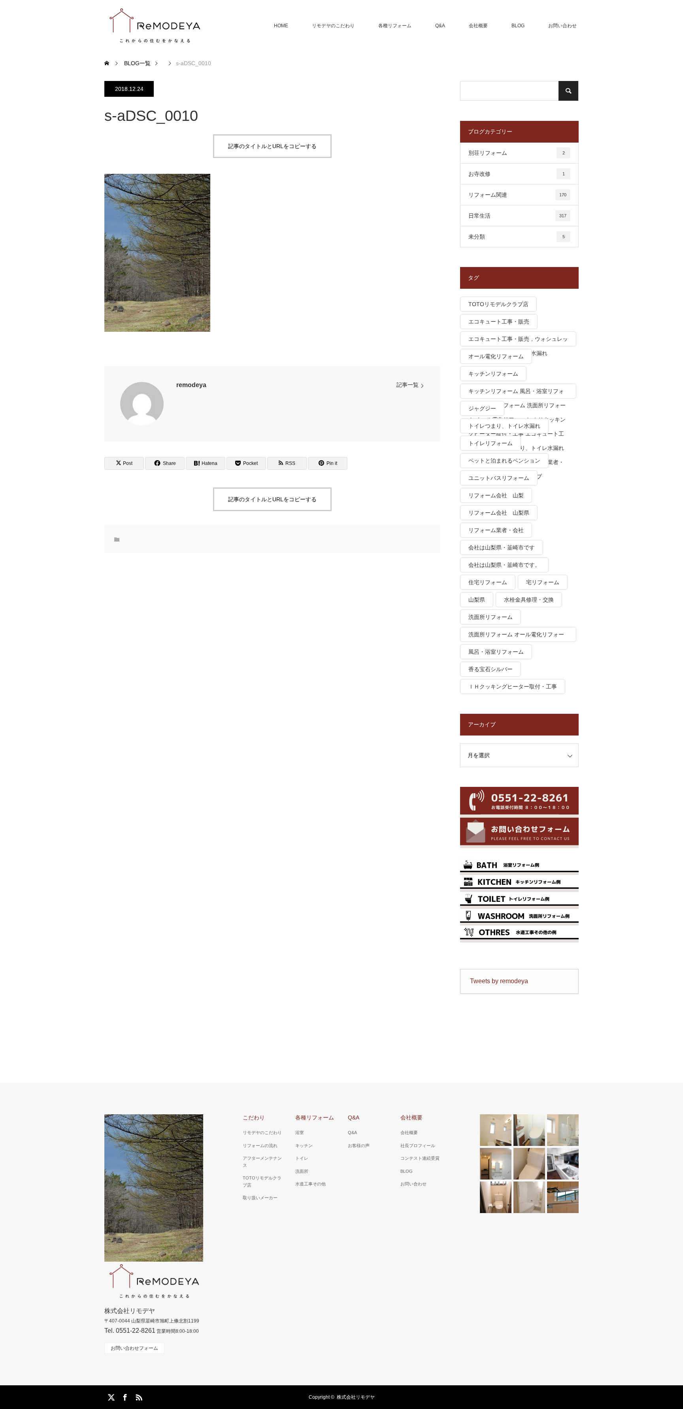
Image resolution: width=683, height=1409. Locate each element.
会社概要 (478, 25)
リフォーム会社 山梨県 (498, 513)
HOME (281, 25)
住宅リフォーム (487, 582)
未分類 (516, 236)
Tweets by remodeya (499, 981)
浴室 (299, 1132)
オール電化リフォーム (496, 356)
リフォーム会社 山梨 (496, 495)
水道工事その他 (310, 1183)
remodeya (191, 385)
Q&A (440, 25)
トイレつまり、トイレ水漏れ (504, 426)
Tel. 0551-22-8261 (129, 1330)
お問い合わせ (562, 25)
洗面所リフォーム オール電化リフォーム (516, 636)
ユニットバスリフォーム (498, 478)
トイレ (301, 1158)
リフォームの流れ (260, 1145)
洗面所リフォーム (490, 617)
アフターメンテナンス (262, 1162)
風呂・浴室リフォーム (496, 652)
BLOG (518, 25)
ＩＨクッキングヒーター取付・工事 (512, 686)
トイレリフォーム (490, 443)
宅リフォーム (542, 582)
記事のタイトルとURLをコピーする (272, 146)
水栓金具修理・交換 (529, 599)
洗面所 (301, 1171)
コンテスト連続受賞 (420, 1158)
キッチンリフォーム (493, 374)
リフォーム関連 (517, 195)
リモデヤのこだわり (333, 25)
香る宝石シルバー (490, 669)
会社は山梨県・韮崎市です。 (504, 565)
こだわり (254, 1117)
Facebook (124, 1396)
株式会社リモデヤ (356, 1397)
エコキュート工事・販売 (498, 321)
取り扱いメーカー (260, 1197)
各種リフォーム (394, 25)
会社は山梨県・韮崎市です (501, 547)
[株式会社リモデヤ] (154, 25)
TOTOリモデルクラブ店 (498, 304)
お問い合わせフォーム (134, 1348)
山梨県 (476, 599)
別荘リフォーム (516, 153)
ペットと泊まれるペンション (504, 460)
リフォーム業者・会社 (496, 530)
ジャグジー (482, 408)
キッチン (304, 1145)
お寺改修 (516, 174)
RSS (138, 1396)
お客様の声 (359, 1145)
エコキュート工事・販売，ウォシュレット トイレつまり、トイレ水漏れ (518, 341)
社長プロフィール (417, 1145)
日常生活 (517, 216)
